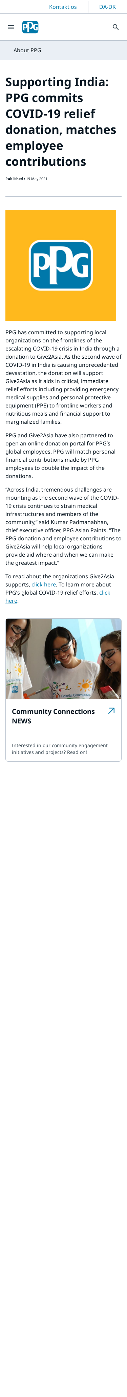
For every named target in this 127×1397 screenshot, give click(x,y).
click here (43, 584)
